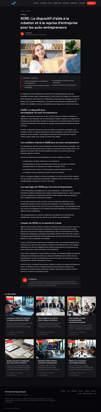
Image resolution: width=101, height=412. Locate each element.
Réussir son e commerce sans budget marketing (77, 362)
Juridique (74, 3)
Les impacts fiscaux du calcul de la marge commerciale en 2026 (18, 319)
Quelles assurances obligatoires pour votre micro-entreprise (18, 362)
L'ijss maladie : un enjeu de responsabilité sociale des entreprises (77, 320)
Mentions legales (87, 393)
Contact (91, 3)
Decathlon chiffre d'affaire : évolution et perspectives (47, 362)
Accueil (36, 3)
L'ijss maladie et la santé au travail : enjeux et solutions (48, 319)
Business (44, 3)
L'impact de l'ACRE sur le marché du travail (64, 85)
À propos (82, 3)
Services (66, 3)
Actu (50, 3)
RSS (95, 393)
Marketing (57, 3)
